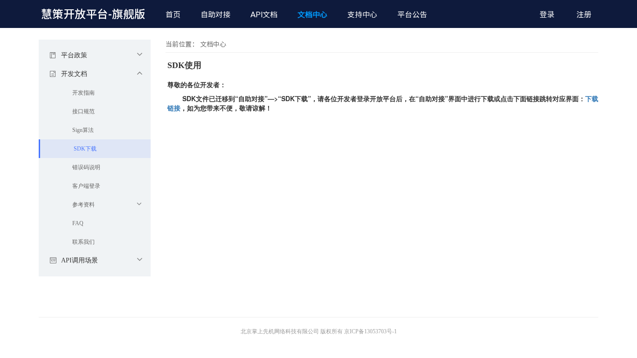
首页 (173, 14)
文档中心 (312, 14)
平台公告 (412, 14)
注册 (583, 14)
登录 (547, 14)
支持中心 (362, 14)
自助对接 (215, 14)
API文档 (263, 14)
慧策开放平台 (93, 14)
